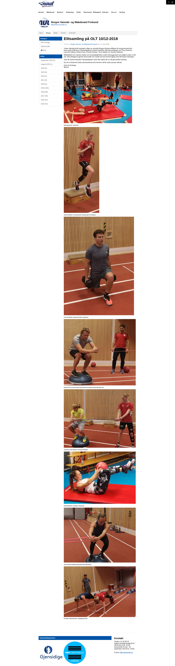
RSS (44, 50)
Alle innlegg (45, 42)
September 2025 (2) (48, 60)
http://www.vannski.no (59, 25)
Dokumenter (88, 12)
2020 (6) (44, 84)
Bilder (56, 33)
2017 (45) (44, 96)
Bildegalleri (97, 12)
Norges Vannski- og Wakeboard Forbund (83, 44)
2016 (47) (44, 100)
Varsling (122, 12)
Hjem (41, 33)
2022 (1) (44, 76)
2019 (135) (45, 88)
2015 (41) (44, 104)
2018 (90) (44, 92)
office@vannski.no (126, 652)
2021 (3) (44, 80)
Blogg (48, 33)
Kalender (72, 33)
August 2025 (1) (46, 64)
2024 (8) (44, 68)
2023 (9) (44, 72)
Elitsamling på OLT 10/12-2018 (91, 39)
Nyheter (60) (45, 46)
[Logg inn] (172, 2)
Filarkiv (63, 33)
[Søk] (169, 2)
